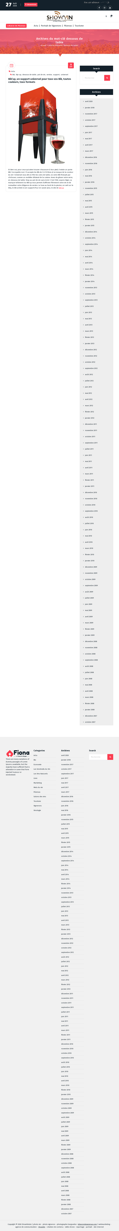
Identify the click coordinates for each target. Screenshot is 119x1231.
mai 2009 (88, 610)
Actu (36, 25)
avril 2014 (89, 263)
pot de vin (41, 75)
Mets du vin (38, 787)
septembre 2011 (91, 443)
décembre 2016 (91, 157)
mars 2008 (89, 697)
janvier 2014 (89, 281)
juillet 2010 (89, 523)
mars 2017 (89, 151)
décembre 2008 (91, 641)
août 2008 (89, 666)
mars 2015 (89, 213)
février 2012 (89, 412)
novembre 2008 (91, 648)
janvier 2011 (89, 486)
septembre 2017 (91, 126)
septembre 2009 (91, 585)
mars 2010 (89, 548)
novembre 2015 (91, 188)
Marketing (38, 783)
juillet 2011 (89, 449)
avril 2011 (88, 468)
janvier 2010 (89, 561)
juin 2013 (88, 312)
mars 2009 (89, 623)
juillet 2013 (89, 306)
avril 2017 (89, 145)
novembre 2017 (91, 114)
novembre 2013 (91, 288)
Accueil (43, 45)
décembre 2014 (91, 232)
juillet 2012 (89, 381)
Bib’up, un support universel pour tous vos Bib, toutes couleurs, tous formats (39, 80)
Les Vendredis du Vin (42, 769)
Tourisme (79, 25)
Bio (35, 760)
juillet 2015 (89, 195)
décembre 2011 (91, 424)
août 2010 (89, 517)
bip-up (18, 75)
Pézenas (68, 25)
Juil (71, 65)
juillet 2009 (89, 598)
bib (13, 75)
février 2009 (89, 629)
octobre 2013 (90, 294)
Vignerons (38, 806)
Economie (37, 764)
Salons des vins (40, 796)
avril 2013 (88, 325)
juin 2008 (88, 679)
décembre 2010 (91, 492)
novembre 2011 (91, 430)
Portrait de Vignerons (51, 25)
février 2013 (89, 337)
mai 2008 (88, 685)
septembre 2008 (91, 660)
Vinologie (37, 810)
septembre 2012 (91, 368)
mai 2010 (88, 536)
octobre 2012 (90, 362)
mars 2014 (89, 269)
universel (64, 75)
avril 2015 (88, 207)
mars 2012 (89, 406)
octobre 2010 (90, 505)
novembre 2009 (91, 573)
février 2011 (89, 480)
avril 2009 (89, 617)
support (56, 75)
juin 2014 (88, 250)
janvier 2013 (89, 343)
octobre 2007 (90, 722)
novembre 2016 (91, 163)
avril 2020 (89, 101)
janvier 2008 (89, 710)
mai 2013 (88, 319)
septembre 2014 (91, 244)
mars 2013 (89, 331)
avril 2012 (88, 399)
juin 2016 (88, 170)
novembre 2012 (91, 356)
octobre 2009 (90, 579)
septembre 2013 (91, 300)
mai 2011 (88, 461)
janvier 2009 (89, 635)
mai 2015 (88, 201)
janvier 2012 (89, 418)
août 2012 (89, 374)
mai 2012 (88, 393)
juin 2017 (88, 132)
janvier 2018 (89, 108)
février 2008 (89, 703)
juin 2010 (88, 530)
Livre (35, 778)
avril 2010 (89, 542)
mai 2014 (88, 257)
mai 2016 (88, 176)
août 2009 (89, 592)
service (49, 75)
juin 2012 (88, 387)
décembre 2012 (91, 350)
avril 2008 (89, 691)
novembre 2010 (91, 499)
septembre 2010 (91, 511)
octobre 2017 (90, 120)
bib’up (61, 188)
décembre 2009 (91, 567)
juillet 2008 (89, 672)
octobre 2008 (90, 654)
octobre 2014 (90, 238)
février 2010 (89, 554)
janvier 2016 (89, 182)
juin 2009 (88, 604)
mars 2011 (89, 474)
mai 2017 (88, 139)
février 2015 (89, 219)
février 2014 (89, 275)
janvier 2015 (89, 225)
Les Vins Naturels (41, 774)
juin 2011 (88, 455)
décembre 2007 (91, 716)
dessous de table (29, 75)
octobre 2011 (90, 437)
